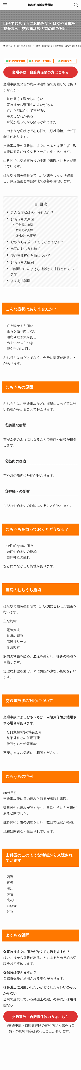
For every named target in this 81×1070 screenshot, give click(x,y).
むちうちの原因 (22, 219)
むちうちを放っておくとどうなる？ (37, 241)
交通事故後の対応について (30, 255)
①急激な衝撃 (24, 224)
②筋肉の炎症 (24, 230)
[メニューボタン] (5, 5)
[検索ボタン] (76, 5)
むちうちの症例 (22, 262)
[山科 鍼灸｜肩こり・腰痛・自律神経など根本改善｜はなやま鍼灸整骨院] (40, 5)
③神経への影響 (26, 235)
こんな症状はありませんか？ (32, 212)
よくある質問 (21, 280)
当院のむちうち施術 (25, 248)
